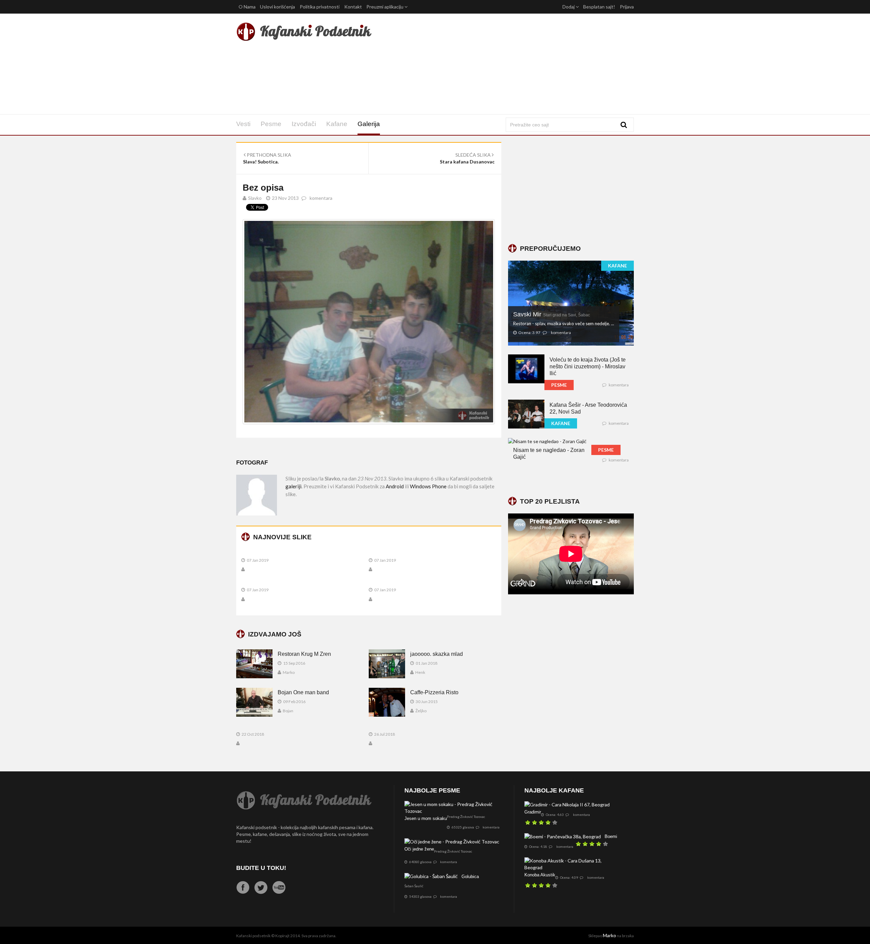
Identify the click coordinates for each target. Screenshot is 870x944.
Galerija (369, 123)
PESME (559, 385)
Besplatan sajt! (599, 7)
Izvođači (304, 123)
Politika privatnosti (320, 7)
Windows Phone (428, 486)
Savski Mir (551, 314)
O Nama (247, 7)
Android (395, 486)
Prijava (627, 7)
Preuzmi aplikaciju (385, 7)
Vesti (243, 123)
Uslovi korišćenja (277, 7)
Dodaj (569, 7)
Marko (609, 935)
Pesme (271, 123)
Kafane (336, 123)
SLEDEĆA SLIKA (473, 155)
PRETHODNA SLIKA (268, 155)
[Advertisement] (502, 63)
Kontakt (353, 7)
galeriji (293, 486)
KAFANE (617, 265)
